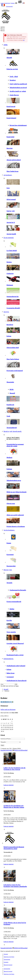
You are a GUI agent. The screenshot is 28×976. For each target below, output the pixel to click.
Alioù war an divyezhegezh (15, 515)
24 (7, 750)
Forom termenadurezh (14, 601)
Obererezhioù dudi (13, 347)
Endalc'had (7, 3)
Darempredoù (9, 6)
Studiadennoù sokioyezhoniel (16, 665)
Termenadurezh (12, 427)
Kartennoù (10, 554)
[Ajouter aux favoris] (12, 702)
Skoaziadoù (10, 382)
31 (17, 750)
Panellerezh (10, 404)
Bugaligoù (10, 324)
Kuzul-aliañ (10, 137)
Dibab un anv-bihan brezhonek (16, 492)
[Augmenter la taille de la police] (3, 702)
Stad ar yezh (11, 211)
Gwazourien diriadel (13, 308)
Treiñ (8, 416)
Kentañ (3, 750)
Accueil (6, 689)
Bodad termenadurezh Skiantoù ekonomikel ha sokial (14, 847)
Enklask (12, 3)
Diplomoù (10, 285)
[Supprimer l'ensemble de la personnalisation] (7, 702)
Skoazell (12, 393)
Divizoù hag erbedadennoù (18, 125)
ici (23, 40)
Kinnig (9, 543)
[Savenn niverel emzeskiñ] (13, 258)
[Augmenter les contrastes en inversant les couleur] (5, 702)
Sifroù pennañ (11, 199)
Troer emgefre (11, 632)
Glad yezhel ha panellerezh (18, 84)
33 (20, 750)
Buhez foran (10, 673)
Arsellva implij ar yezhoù (18, 91)
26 (10, 750)
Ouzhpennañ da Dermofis (18, 590)
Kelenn (9, 336)
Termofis (9, 582)
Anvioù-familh (11, 234)
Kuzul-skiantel (11, 118)
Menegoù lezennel (8, 964)
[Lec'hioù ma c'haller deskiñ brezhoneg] (13, 247)
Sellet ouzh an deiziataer (8, 709)
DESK (12, 389)
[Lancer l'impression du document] (9, 702)
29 (14, 750)
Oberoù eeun (11, 503)
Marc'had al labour (13, 359)
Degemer (6, 954)
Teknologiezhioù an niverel (18, 87)
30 (16, 750)
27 (11, 750)
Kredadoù (6, 962)
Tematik (3, 742)
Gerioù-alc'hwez (6, 739)
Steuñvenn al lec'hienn (9, 956)
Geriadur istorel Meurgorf (15, 643)
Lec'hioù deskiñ (12, 250)
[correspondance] (19, 3)
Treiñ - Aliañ (14, 76)
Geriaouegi (10, 677)
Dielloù (12, 609)
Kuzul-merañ (11, 106)
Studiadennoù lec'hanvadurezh (16, 680)
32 (19, 750)
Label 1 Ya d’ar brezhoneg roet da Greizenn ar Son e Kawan (14, 768)
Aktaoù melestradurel (14, 160)
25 (8, 750)
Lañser (2, 3)
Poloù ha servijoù (12, 69)
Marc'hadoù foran (12, 171)
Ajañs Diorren (14, 95)
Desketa (9, 262)
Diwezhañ (24, 750)
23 (5, 750)
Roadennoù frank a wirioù (15, 655)
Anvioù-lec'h (11, 222)
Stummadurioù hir (13, 296)
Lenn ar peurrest (9, 785)
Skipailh (9, 57)
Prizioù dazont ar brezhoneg (16, 526)
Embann (9, 469)
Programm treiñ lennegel (15, 370)
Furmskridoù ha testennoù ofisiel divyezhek (15, 445)
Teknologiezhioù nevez (14, 480)
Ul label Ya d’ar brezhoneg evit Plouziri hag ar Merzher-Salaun (14, 806)
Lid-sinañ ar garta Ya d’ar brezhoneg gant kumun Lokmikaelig (15, 885)
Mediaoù (9, 457)
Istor (8, 188)
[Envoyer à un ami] (11, 702)
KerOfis (9, 620)
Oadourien (10, 273)
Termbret (13, 80)
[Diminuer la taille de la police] (1, 702)
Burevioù (9, 148)
